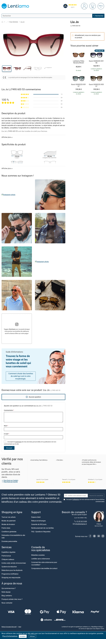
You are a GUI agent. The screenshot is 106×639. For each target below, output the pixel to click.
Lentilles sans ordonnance (40, 559)
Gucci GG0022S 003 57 (96, 85)
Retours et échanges (38, 521)
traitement (18, 442)
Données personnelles (9, 541)
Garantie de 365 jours (38, 524)
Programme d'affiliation (10, 574)
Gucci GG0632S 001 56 (96, 62)
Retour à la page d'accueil (9, 627)
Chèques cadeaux (8, 559)
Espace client (36, 517)
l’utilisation (75, 499)
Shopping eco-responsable (11, 577)
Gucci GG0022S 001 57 (78, 85)
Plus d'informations (9, 636)
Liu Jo (22, 22)
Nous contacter (7, 603)
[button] (6, 69)
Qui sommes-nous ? (9, 588)
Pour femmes (13, 22)
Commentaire (9, 410)
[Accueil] (2, 21)
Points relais (6, 528)
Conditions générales (9, 531)
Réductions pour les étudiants (12, 570)
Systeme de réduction (9, 567)
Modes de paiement (9, 521)
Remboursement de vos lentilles (42, 528)
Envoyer (9, 448)
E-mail (6, 434)
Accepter (23, 636)
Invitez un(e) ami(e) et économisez (14, 563)
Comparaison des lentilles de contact (44, 568)
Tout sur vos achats (8, 517)
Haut (19, 627)
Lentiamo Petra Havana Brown (78, 62)
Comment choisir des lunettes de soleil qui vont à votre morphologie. (20, 376)
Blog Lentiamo (7, 596)
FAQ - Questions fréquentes (40, 531)
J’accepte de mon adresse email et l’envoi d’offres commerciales (85, 501)
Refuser (32, 636)
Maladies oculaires (38, 555)
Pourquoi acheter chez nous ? (12, 599)
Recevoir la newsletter (96, 496)
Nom (6, 426)
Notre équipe (6, 592)
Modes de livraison (8, 524)
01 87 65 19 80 (82, 521)
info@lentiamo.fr (81, 524)
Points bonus (6, 556)
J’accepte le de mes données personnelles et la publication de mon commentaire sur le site (30, 443)
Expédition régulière (8, 552)
